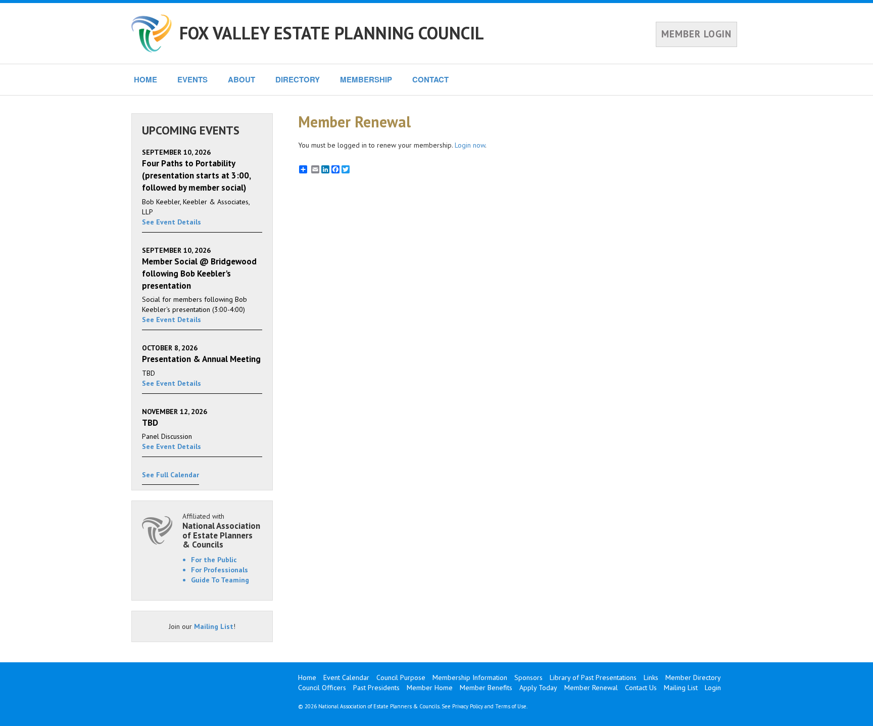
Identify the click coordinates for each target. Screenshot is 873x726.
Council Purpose (400, 677)
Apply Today (538, 687)
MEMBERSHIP (366, 79)
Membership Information (469, 677)
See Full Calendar (170, 474)
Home (307, 677)
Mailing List (213, 626)
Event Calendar (346, 677)
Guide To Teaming (220, 579)
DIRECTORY (297, 79)
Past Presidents (376, 687)
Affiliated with (221, 531)
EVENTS (192, 79)
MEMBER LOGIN (696, 34)
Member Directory (693, 677)
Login (713, 687)
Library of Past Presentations (593, 677)
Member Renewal (591, 687)
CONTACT (430, 79)
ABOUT (241, 79)
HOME (145, 79)
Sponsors (528, 677)
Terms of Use (510, 706)
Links (651, 677)
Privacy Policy (467, 706)
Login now (470, 145)
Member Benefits (486, 687)
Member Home (430, 687)
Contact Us (641, 687)
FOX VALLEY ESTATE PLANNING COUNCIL (331, 33)
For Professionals (219, 569)
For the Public (214, 559)
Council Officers (322, 687)
